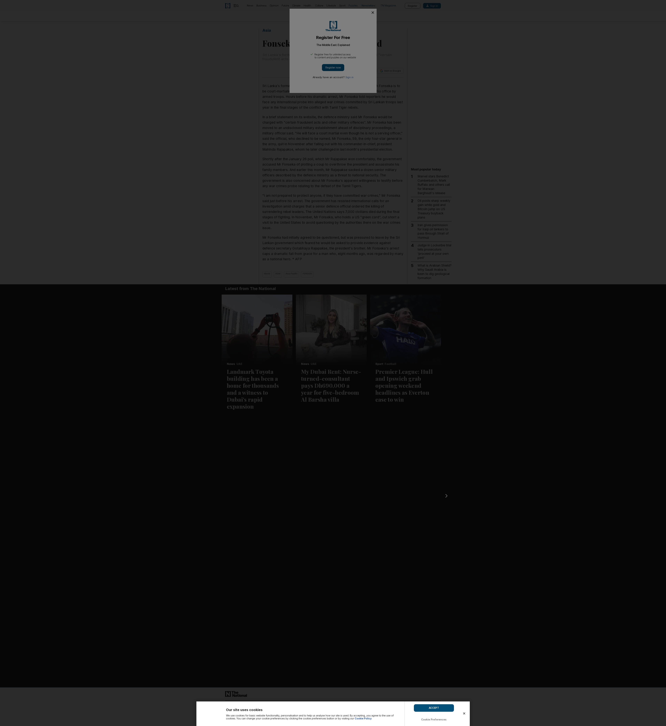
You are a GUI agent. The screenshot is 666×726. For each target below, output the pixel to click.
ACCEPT (434, 707)
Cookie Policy (363, 718)
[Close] (464, 713)
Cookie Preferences (434, 719)
